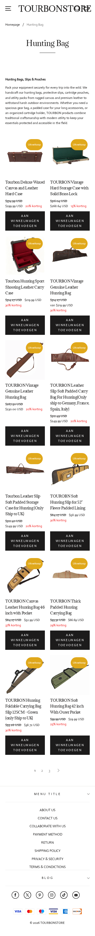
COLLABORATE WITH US (48, 826)
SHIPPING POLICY (47, 850)
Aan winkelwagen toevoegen (25, 221)
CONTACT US (48, 818)
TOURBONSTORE (54, 8)
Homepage (12, 24)
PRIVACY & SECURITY (47, 859)
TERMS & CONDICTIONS (47, 867)
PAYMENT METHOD (47, 834)
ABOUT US (47, 810)
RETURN (47, 842)
